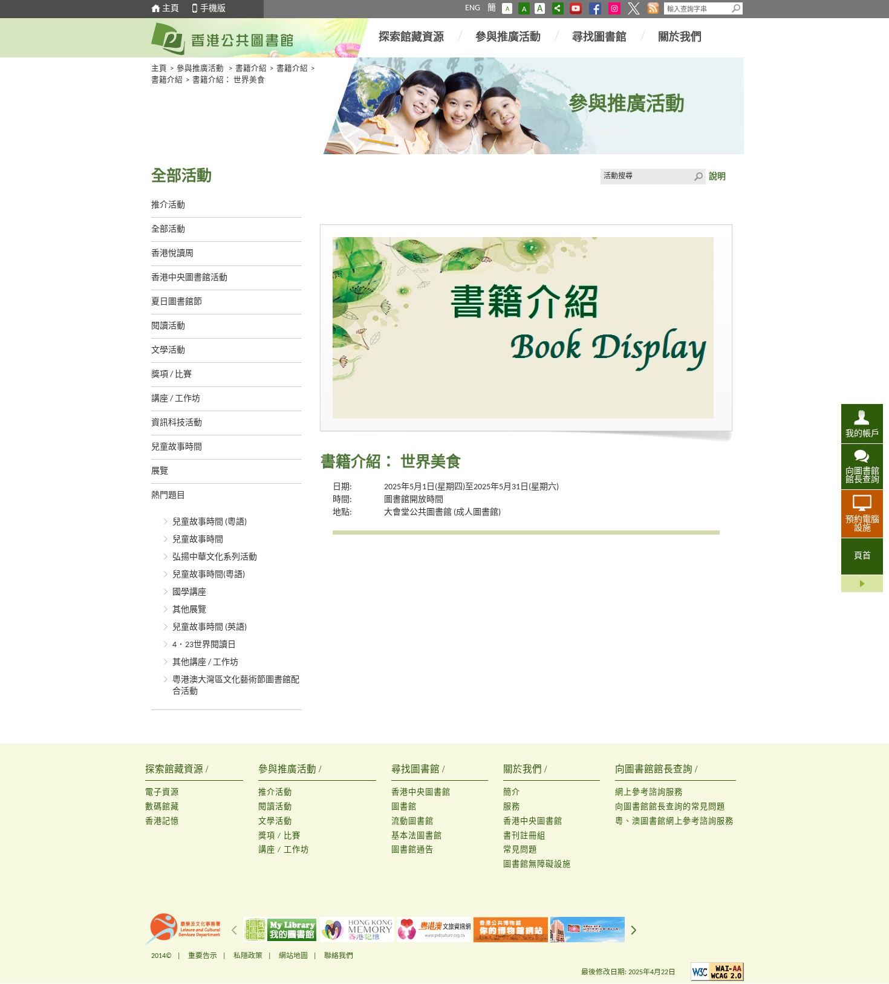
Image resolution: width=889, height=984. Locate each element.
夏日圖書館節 (176, 302)
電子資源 (162, 793)
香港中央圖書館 (421, 793)
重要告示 (202, 956)
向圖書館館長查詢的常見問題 (670, 807)
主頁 (170, 8)
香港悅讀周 (172, 253)
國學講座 (189, 592)
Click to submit (698, 176)
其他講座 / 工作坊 (205, 662)
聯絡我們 (338, 956)
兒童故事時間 (176, 447)
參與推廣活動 (508, 38)
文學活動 (168, 350)
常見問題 (520, 850)
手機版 (213, 8)
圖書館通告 (412, 850)
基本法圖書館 (416, 836)
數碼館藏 (162, 807)
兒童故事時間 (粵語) (209, 522)
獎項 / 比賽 (171, 374)
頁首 (862, 556)
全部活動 (168, 229)
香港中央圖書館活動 (189, 277)
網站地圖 (293, 956)
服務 (511, 807)
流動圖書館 (412, 822)
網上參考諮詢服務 (649, 793)
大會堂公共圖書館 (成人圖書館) (442, 512)
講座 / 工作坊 (175, 398)
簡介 (511, 793)
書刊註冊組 (524, 836)
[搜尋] (737, 8)
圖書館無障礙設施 (537, 864)
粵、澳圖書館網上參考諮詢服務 (674, 822)
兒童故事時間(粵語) (208, 574)
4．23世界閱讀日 (204, 645)
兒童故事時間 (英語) (209, 627)
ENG (472, 8)
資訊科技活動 (176, 423)
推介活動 (168, 205)
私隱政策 (247, 956)
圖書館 (404, 807)
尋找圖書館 (599, 38)
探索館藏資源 (411, 38)
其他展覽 (189, 609)
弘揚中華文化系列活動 (214, 557)
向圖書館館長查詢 (862, 475)
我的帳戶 (862, 433)
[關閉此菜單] (862, 583)
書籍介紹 (251, 69)
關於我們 (680, 38)
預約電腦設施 (862, 524)
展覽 (159, 471)
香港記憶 (162, 822)
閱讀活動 (168, 326)
